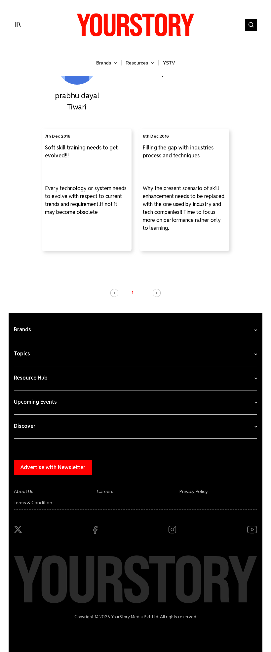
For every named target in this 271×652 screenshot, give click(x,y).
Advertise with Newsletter (52, 467)
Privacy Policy (193, 491)
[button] (114, 293)
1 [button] (133, 293)
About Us (23, 491)
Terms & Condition (33, 503)
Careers (105, 491)
